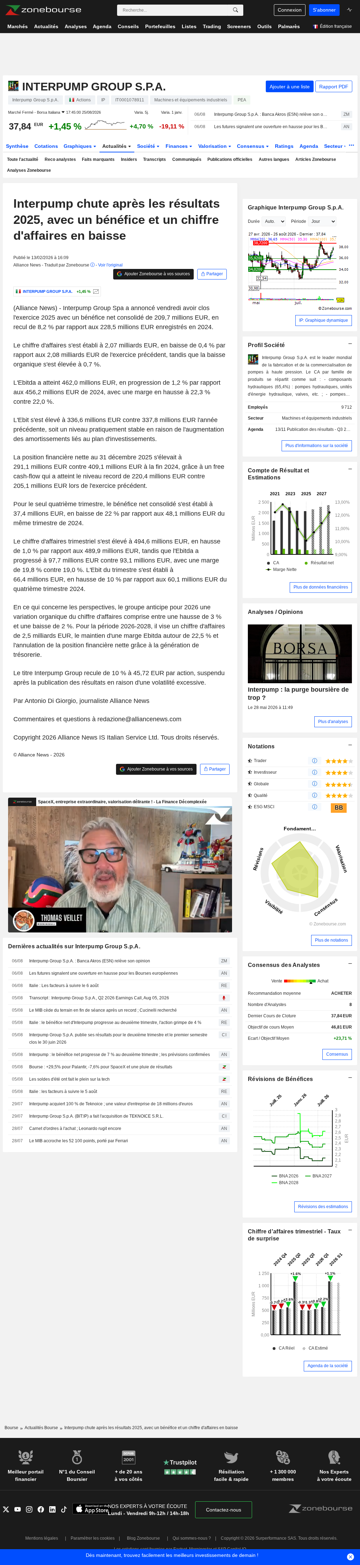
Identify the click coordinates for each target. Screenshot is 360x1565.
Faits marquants (98, 159)
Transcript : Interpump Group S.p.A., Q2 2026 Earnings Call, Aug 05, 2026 (99, 997)
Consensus (251, 146)
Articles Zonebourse (315, 159)
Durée (254, 221)
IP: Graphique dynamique (323, 320)
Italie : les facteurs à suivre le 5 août (63, 1091)
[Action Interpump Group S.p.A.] (95, 291)
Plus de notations (331, 940)
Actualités (115, 146)
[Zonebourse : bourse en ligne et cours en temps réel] (43, 10)
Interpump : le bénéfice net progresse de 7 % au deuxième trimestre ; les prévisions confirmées (119, 1054)
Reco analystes (60, 159)
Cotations (46, 146)
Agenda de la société (328, 1365)
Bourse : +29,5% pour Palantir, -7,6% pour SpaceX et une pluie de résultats (100, 1066)
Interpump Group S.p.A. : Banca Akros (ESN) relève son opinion (271, 114)
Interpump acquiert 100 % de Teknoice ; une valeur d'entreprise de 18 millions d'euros (111, 1103)
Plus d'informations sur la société (316, 445)
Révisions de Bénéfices (280, 1079)
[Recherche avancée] (235, 10)
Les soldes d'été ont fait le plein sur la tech (69, 1079)
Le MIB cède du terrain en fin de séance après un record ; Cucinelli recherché (103, 1010)
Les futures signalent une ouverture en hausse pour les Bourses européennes (271, 126)
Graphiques (78, 146)
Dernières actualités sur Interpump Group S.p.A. (74, 946)
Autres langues (274, 159)
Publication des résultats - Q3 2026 (320, 429)
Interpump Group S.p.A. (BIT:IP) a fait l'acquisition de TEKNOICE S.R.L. (96, 1116)
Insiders (129, 159)
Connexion (290, 10)
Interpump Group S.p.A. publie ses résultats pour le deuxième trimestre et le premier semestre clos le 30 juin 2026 (118, 1038)
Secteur (334, 146)
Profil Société (266, 345)
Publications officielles (229, 159)
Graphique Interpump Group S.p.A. (295, 207)
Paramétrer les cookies (93, 1538)
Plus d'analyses (333, 721)
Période (298, 221)
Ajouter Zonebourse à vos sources (157, 273)
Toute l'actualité (22, 159)
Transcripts (154, 159)
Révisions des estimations (323, 1206)
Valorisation (213, 146)
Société (146, 146)
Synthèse (17, 146)
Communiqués (186, 159)
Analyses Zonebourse (29, 170)
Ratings (284, 146)
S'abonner (324, 10)
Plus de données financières (321, 587)
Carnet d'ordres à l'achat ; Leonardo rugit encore (75, 1128)
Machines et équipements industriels (317, 418)
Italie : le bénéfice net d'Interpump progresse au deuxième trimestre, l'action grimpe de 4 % (115, 1022)
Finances (177, 146)
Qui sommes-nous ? (192, 1538)
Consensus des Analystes (284, 965)
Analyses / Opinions (275, 612)
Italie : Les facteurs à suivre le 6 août (63, 985)
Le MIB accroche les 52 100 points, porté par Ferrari (78, 1140)
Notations (261, 746)
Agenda (309, 146)
